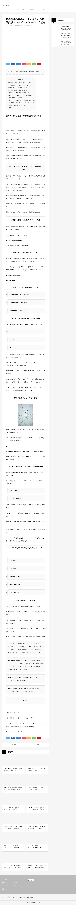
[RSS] (73, 897)
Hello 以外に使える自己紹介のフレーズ (19, 90)
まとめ (9, 107)
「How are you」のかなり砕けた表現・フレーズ (21, 102)
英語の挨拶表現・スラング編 (16, 105)
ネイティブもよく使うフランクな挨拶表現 (19, 95)
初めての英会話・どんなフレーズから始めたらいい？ (20, 85)
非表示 (22, 79)
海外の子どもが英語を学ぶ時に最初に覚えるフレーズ (20, 82)
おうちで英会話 (6, 885)
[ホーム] (2, 9)
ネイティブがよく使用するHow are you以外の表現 (21, 100)
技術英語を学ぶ (17, 882)
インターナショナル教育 (7, 889)
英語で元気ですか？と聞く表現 (15, 97)
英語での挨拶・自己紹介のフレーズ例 (17, 87)
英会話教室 (16, 885)
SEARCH (74, 2)
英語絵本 (4, 882)
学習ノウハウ (29, 25)
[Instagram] (70, 897)
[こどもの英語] (5, 6)
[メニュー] (74, 6)
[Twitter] (67, 897)
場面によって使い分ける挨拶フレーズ (18, 92)
